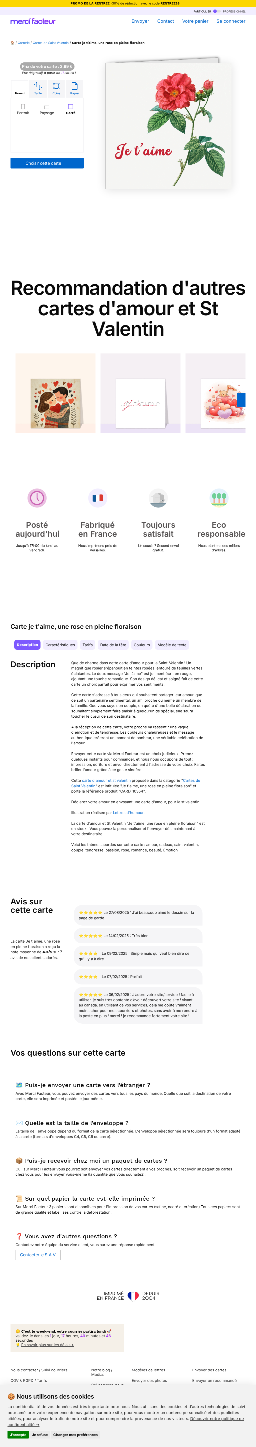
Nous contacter (24, 1370)
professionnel (234, 11)
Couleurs (142, 645)
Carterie (24, 43)
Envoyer (140, 21)
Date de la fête (113, 645)
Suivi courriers (54, 1370)
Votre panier (195, 21)
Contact (165, 21)
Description (27, 645)
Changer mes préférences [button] (75, 1435)
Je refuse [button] (40, 1435)
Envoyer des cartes (209, 1370)
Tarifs (87, 645)
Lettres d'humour (128, 812)
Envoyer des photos (149, 1380)
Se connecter (231, 21)
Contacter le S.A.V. (38, 1254)
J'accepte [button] (18, 1435)
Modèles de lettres (148, 1370)
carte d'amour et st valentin (106, 780)
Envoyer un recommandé (214, 1380)
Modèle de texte (172, 645)
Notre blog (100, 1370)
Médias (97, 1374)
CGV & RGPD (22, 1380)
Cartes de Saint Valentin (51, 43)
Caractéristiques (60, 645)
